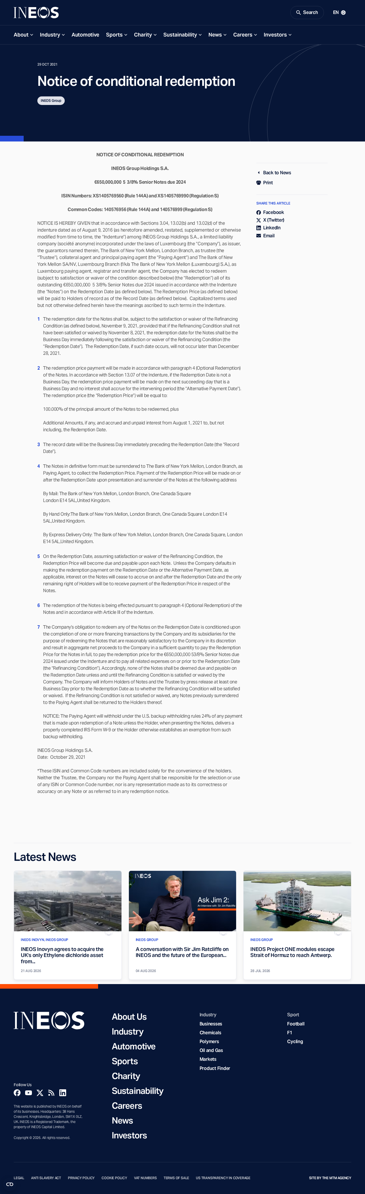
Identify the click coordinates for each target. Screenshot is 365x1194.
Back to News (277, 172)
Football (295, 1024)
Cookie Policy (114, 1178)
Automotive (85, 34)
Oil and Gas (211, 1050)
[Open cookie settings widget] (10, 1184)
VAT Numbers (145, 1178)
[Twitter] (39, 1092)
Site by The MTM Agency (330, 1178)
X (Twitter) (273, 220)
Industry (50, 34)
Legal (19, 1178)
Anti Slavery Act (46, 1178)
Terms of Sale (176, 1178)
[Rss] (51, 1092)
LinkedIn (272, 227)
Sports (114, 34)
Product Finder (215, 1068)
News (215, 34)
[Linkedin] (62, 1092)
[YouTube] (28, 1092)
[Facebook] (17, 1092)
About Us (129, 1016)
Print (268, 182)
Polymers (209, 1041)
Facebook (273, 212)
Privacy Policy (81, 1178)
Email (269, 235)
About (21, 34)
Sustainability (180, 34)
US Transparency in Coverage (223, 1178)
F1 (289, 1032)
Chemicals (210, 1032)
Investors (275, 34)
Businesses (211, 1024)
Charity (143, 34)
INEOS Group (51, 100)
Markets (208, 1059)
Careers (242, 34)
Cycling (295, 1041)
